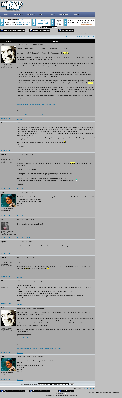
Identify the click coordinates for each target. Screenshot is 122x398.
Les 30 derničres (43, 22)
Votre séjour (17, 14)
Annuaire (26, 24)
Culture (41, 14)
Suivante (92, 33)
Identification (26, 22)
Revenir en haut (6, 118)
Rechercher (19, 24)
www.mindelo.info (22, 104)
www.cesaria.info (35, 104)
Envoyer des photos (43, 23)
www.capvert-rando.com (53, 115)
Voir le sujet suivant (87, 36)
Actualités (30, 14)
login (60, 23)
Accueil (5, 14)
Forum (51, 14)
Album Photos (63, 14)
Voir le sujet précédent (73, 36)
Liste (19, 20)
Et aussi (76, 14)
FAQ (13, 24)
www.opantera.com (48, 104)
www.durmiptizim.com (24, 115)
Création (18, 22)
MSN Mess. (29, 238)
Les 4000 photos (43, 21)
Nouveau (24, 20)
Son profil (20, 119)
